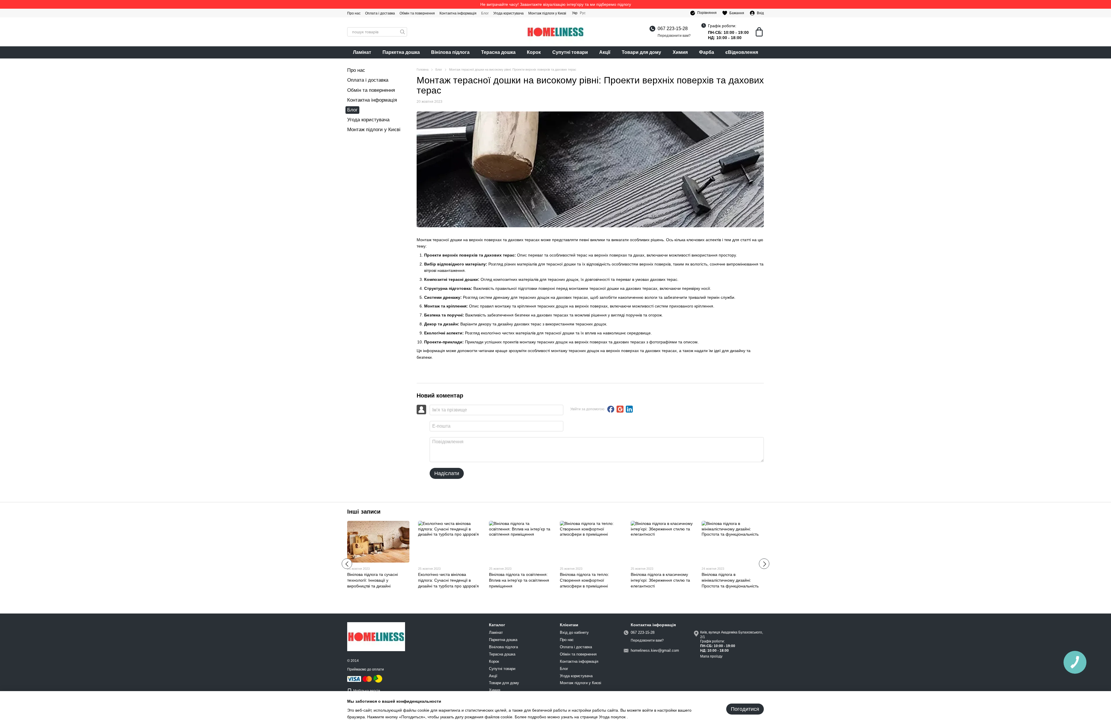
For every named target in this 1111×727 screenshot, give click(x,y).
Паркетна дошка (401, 52)
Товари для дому (641, 52)
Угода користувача (508, 13)
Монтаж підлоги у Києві (547, 13)
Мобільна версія (366, 691)
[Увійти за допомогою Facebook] (610, 409)
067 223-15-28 (673, 28)
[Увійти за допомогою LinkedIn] (629, 409)
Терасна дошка (498, 52)
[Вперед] (764, 563)
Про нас (353, 13)
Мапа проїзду (711, 656)
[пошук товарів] (402, 31)
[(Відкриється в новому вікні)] (378, 679)
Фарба (706, 52)
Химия (680, 52)
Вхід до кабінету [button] (574, 632)
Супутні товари (570, 52)
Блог (485, 13)
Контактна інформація (458, 13)
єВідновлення (741, 52)
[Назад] (347, 563)
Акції (604, 52)
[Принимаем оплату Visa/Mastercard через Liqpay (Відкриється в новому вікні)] (360, 679)
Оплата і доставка (380, 13)
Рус (583, 13)
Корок (534, 52)
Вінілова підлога (450, 52)
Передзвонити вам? (674, 36)
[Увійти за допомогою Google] (620, 409)
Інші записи (363, 511)
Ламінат (362, 52)
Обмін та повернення (417, 13)
